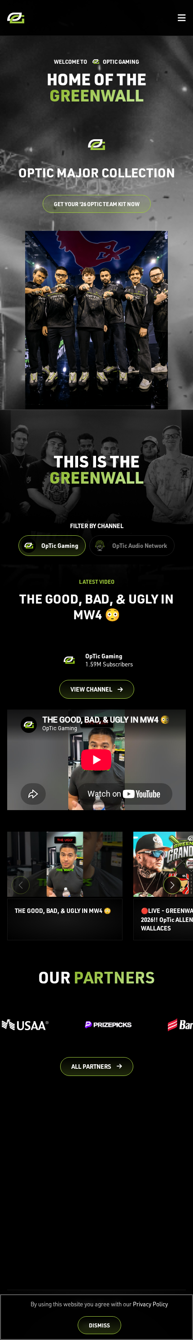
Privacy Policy (150, 1304)
